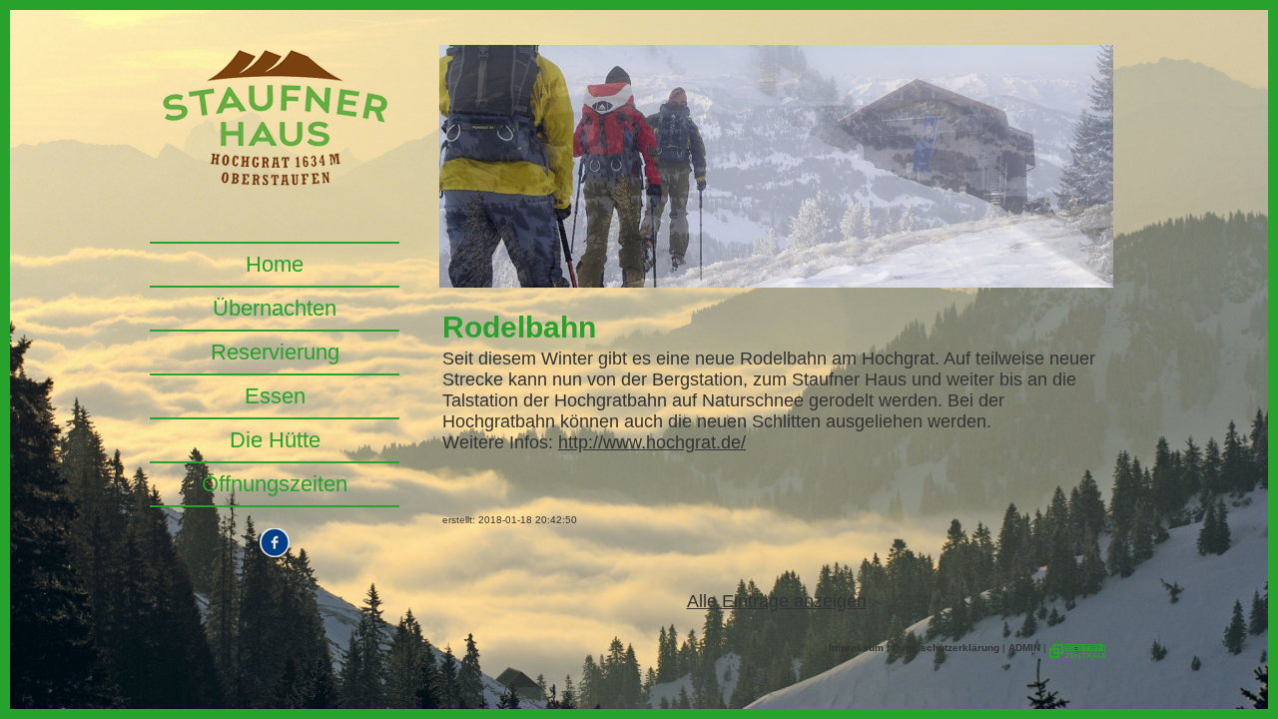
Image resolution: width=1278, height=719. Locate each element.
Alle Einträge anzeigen (777, 601)
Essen (275, 395)
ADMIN (1024, 647)
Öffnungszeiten (274, 483)
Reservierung (275, 352)
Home (275, 264)
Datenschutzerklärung (946, 647)
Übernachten (274, 308)
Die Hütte (275, 439)
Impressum (856, 647)
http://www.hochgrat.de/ (652, 442)
